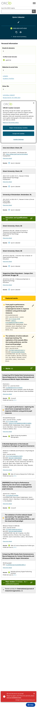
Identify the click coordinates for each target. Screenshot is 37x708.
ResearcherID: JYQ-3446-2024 (11, 97)
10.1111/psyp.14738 (14, 319)
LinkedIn (5, 76)
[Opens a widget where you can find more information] (30, 705)
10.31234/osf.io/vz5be (12, 495)
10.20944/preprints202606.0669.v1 (16, 565)
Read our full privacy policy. (11, 122)
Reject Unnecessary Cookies (18, 128)
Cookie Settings (18, 139)
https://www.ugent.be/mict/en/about (17, 154)
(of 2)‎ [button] (14, 400)
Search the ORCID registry (8, 8)
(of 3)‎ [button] (14, 476)
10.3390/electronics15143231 (14, 387)
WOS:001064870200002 (18, 352)
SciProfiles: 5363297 (9, 95)
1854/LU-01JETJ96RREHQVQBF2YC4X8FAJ (19, 423)
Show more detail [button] (7, 158)
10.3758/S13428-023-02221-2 (17, 350)
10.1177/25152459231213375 (14, 456)
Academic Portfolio (8, 78)
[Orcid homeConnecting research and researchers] (6, 3)
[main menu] (34, 3)
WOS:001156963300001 (15, 458)
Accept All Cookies (18, 134)
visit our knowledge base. (14, 697)
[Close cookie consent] (34, 103)
